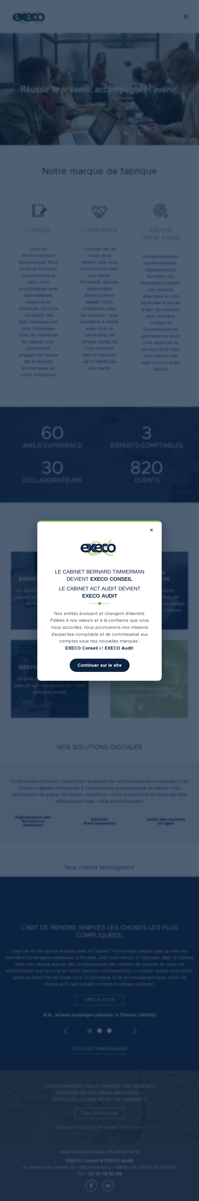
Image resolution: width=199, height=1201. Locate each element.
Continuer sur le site (99, 665)
